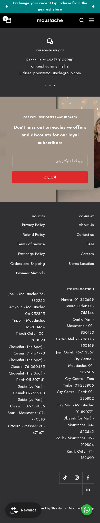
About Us (86, 225)
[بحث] (81, 20)
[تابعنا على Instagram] (76, 477)
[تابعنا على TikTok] (65, 477)
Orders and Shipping (27, 263)
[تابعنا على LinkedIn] (88, 489)
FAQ (90, 244)
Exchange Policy (31, 254)
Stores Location (81, 263)
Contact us (85, 234)
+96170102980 (60, 60)
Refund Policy (34, 234)
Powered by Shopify (48, 508)
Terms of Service (31, 244)
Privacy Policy (33, 225)
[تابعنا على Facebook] (88, 477)
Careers (87, 254)
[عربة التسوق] (8, 20)
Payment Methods (30, 273)
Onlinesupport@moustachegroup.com (50, 73)
